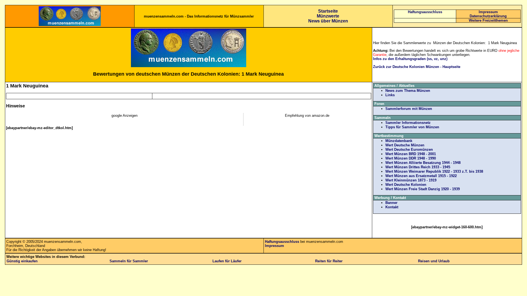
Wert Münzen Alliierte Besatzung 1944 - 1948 (423, 163)
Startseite (328, 11)
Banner (391, 203)
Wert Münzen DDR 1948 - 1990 (410, 158)
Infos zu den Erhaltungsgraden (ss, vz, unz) (410, 59)
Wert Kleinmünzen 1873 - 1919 (410, 180)
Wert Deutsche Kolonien (405, 185)
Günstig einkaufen (22, 261)
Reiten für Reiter (329, 261)
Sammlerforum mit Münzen (408, 109)
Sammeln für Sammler (129, 261)
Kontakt (391, 207)
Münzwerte (328, 16)
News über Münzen (328, 21)
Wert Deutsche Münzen (404, 145)
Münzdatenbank (398, 141)
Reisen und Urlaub (434, 261)
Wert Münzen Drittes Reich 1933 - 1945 (417, 167)
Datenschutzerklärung (488, 16)
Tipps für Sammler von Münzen (412, 127)
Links (390, 95)
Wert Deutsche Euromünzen (409, 149)
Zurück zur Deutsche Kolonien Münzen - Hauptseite (416, 67)
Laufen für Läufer (227, 261)
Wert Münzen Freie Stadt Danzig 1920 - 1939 (422, 189)
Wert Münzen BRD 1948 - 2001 (410, 154)
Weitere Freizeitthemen (488, 20)
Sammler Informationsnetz (408, 123)
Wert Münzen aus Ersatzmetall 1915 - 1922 (421, 176)
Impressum (488, 12)
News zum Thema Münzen (407, 91)
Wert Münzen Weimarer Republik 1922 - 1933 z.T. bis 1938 (434, 171)
